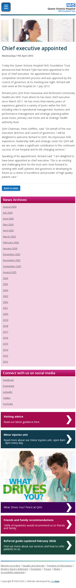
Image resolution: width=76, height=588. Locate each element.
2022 (5, 302)
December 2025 (11, 254)
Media (57, 569)
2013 (5, 355)
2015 (5, 343)
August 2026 (9, 206)
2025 (5, 284)
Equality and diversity (34, 565)
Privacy (47, 569)
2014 (5, 349)
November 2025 (11, 260)
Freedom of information (59, 565)
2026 (5, 278)
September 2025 (12, 266)
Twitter (7, 398)
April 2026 (8, 230)
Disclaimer (36, 569)
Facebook (8, 380)
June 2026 (8, 218)
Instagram (8, 386)
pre (55, 581)
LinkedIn (7, 392)
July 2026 (8, 212)
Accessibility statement (13, 572)
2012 (5, 361)
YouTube (8, 404)
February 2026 (11, 242)
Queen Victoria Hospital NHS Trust (48, 7)
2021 (5, 308)
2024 (5, 290)
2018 (5, 326)
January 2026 (10, 248)
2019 (5, 320)
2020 (5, 314)
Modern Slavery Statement (14, 569)
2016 (5, 337)
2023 (5, 296)
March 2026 (9, 236)
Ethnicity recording (10, 565)
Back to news (11, 188)
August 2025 (9, 272)
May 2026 (8, 224)
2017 (5, 332)
